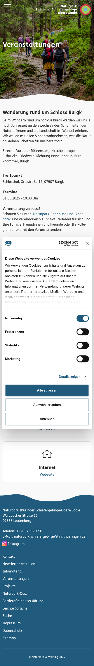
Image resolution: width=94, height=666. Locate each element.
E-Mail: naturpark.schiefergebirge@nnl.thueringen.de (44, 536)
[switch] (83, 331)
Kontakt (9, 557)
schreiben (47, 429)
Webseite (47, 475)
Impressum (12, 623)
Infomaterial (13, 571)
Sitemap (9, 638)
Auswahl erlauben (47, 405)
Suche (7, 616)
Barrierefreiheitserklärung (23, 601)
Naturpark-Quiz (15, 594)
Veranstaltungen (16, 579)
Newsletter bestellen (19, 564)
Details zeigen (69, 376)
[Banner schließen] (87, 243)
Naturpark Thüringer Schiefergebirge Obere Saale (58, 9)
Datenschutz (12, 631)
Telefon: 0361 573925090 (22, 531)
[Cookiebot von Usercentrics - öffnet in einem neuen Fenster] (59, 243)
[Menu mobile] (7, 7)
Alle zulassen (47, 390)
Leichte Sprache (15, 608)
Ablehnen (47, 419)
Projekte (9, 586)
